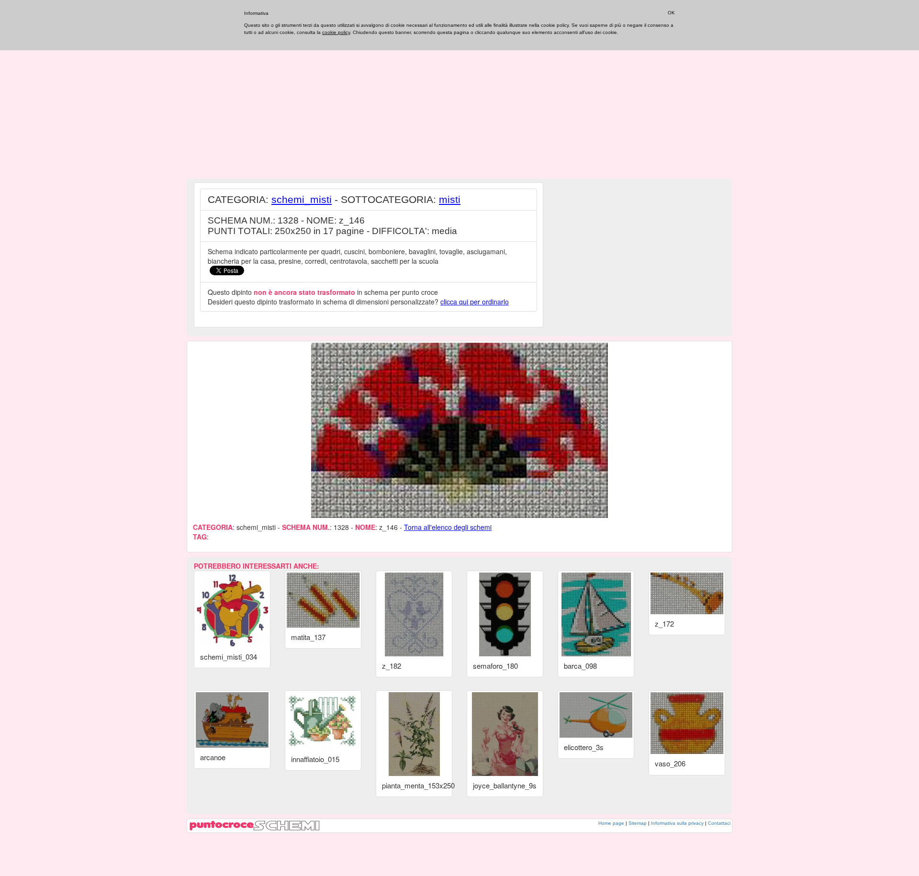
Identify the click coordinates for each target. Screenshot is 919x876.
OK (671, 12)
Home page (611, 823)
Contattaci (719, 823)
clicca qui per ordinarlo (474, 301)
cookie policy (336, 32)
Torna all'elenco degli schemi (448, 527)
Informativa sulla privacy (677, 823)
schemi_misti (301, 199)
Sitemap (637, 823)
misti (449, 199)
